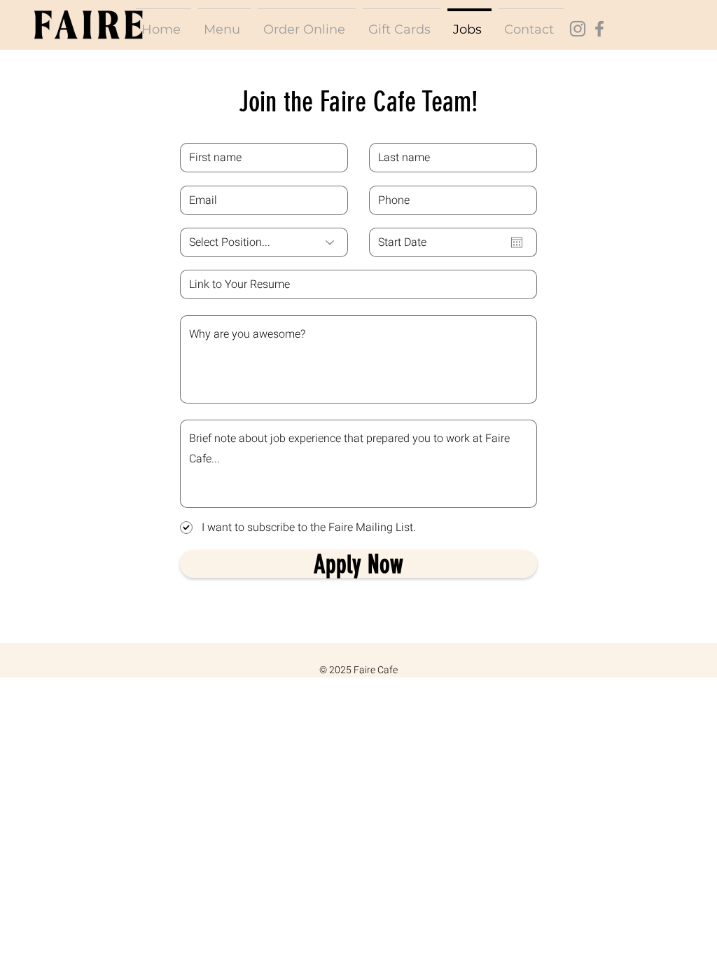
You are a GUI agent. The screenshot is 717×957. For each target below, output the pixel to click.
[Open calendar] (516, 242)
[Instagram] (577, 28)
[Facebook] (599, 28)
